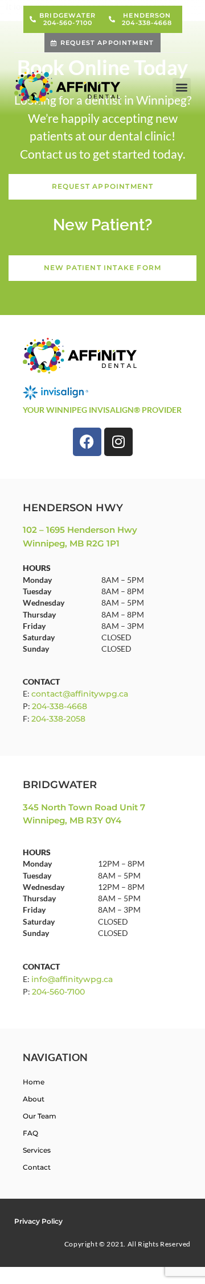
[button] (182, 87)
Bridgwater (60, 784)
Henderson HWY (73, 508)
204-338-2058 (58, 719)
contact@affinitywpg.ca (79, 694)
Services (37, 1150)
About (33, 1099)
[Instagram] (118, 442)
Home (33, 1082)
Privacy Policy (38, 1221)
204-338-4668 (59, 706)
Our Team (39, 1116)
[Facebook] (87, 442)
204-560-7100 (58, 992)
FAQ (30, 1133)
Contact (37, 1167)
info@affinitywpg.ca (72, 979)
